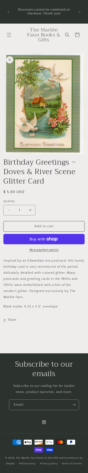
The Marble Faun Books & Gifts (34, 458)
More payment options (44, 249)
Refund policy (27, 463)
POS (55, 458)
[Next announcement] (80, 12)
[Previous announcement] (8, 12)
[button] (9, 35)
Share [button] (12, 320)
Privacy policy (49, 463)
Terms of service (72, 463)
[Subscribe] (74, 404)
